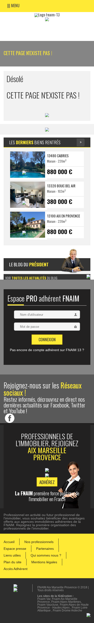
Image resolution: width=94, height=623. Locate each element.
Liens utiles (12, 555)
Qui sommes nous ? (46, 555)
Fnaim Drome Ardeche (67, 610)
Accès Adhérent (15, 569)
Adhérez (47, 482)
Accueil (9, 542)
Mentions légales (44, 562)
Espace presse (15, 549)
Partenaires (45, 549)
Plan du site (12, 562)
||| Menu (13, 5)
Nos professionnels (39, 542)
